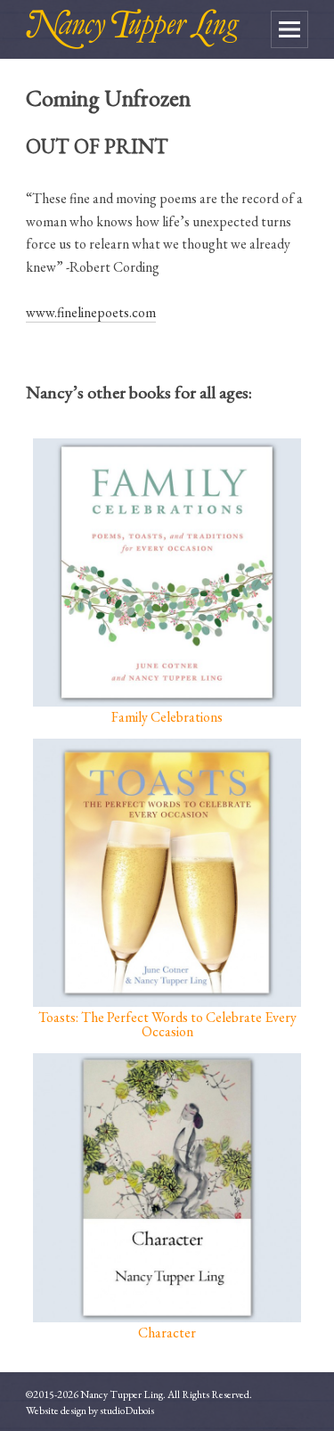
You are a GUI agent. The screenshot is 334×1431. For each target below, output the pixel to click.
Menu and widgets (289, 29)
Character (167, 1331)
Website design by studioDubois (90, 1410)
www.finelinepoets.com (91, 312)
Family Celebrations (167, 715)
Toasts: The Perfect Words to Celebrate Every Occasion (167, 1023)
